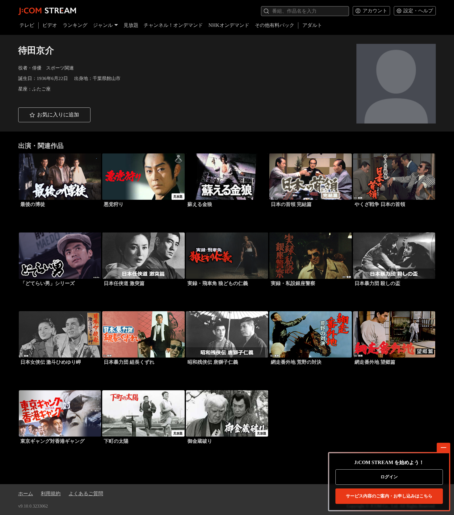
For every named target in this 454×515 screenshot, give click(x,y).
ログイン (389, 477)
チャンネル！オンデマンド (173, 25)
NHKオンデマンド (228, 25)
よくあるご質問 (86, 493)
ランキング (75, 25)
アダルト (312, 25)
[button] (54, 114)
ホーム (25, 493)
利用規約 (51, 493)
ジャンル (103, 25)
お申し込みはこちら (389, 496)
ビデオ (49, 25)
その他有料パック (274, 25)
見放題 (131, 25)
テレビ (26, 25)
